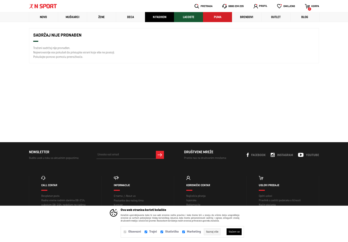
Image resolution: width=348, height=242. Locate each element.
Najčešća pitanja (196, 196)
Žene (101, 17)
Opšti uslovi (265, 196)
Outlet (276, 17)
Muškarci (72, 17)
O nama (118, 196)
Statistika (172, 231)
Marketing (194, 231)
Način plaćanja (267, 204)
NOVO (43, 17)
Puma (217, 17)
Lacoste (188, 17)
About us (131, 196)
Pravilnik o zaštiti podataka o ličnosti (280, 200)
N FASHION (159, 17)
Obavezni (134, 231)
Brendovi (246, 17)
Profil (263, 6)
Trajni (153, 231)
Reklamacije (193, 204)
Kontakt (118, 205)
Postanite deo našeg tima (129, 200)
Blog (304, 17)
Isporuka (191, 200)
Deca (130, 17)
